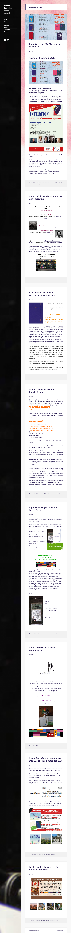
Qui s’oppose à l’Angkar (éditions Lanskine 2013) (41, 428)
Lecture (45, 280)
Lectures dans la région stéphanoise (42, 648)
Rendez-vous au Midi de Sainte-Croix (42, 390)
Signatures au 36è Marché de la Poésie (45, 45)
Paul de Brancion (8, 7)
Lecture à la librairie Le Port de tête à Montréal (44, 868)
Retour (31, 51)
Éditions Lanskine (50, 307)
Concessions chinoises (49, 493)
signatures (52, 182)
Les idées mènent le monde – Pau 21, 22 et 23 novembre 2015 (46, 759)
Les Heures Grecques (52, 687)
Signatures (41, 184)
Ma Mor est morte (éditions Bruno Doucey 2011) (41, 430)
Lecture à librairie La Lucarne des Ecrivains (45, 197)
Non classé (45, 377)
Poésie (54, 377)
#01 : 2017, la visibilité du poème (38, 99)
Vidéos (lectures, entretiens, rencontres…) (9, 24)
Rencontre (36, 184)
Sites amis (6, 31)
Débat (57, 182)
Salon (57, 633)
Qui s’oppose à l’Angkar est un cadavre (51, 688)
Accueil (5, 19)
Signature (31, 635)
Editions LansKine (33, 534)
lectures (40, 280)
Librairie (50, 920)
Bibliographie (6, 22)
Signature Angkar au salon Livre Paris (43, 508)
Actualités (6, 27)
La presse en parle (7, 29)
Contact (5, 34)
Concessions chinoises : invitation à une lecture (42, 293)
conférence (39, 182)
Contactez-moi (60, 930)
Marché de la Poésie (45, 182)
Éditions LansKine (36, 683)
